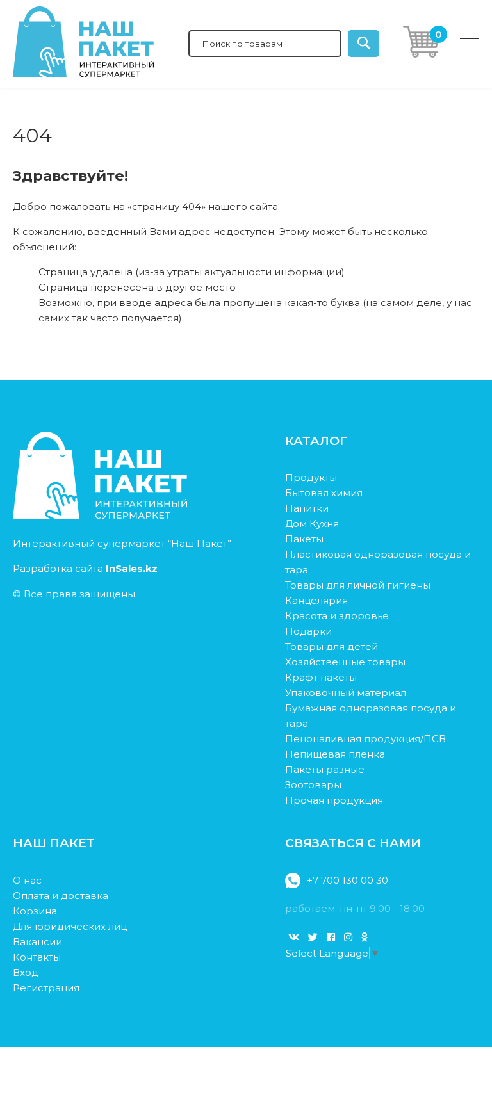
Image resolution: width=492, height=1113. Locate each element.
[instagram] (348, 937)
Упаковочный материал (345, 692)
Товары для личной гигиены (357, 585)
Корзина (35, 911)
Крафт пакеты (321, 677)
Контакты (37, 957)
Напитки (307, 508)
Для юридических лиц (70, 926)
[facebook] (331, 937)
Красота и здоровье (337, 616)
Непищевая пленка (335, 754)
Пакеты (304, 539)
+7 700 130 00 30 (347, 880)
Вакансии (37, 942)
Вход (25, 972)
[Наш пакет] (100, 515)
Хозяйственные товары (345, 662)
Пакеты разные (325, 769)
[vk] (293, 937)
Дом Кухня (312, 523)
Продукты (311, 477)
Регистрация (46, 988)
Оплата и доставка (60, 896)
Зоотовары (313, 785)
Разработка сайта (85, 568)
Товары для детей (331, 646)
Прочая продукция (334, 800)
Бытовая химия (324, 493)
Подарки (308, 631)
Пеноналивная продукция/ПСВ (365, 739)
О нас (27, 880)
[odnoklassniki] (364, 937)
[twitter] (313, 937)
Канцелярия (316, 600)
